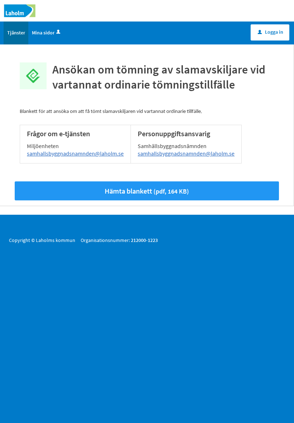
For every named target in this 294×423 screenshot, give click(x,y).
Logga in (270, 32)
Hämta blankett (147, 190)
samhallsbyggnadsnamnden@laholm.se (75, 153)
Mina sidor (43, 32)
